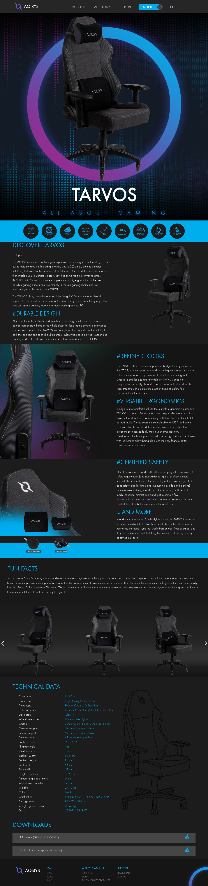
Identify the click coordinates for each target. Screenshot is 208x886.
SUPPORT (125, 7)
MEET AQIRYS (102, 7)
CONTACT (122, 877)
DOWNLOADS (124, 873)
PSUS (49, 880)
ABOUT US (87, 873)
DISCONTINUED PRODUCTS (96, 880)
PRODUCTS (78, 7)
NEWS (85, 877)
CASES (50, 873)
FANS (50, 877)
